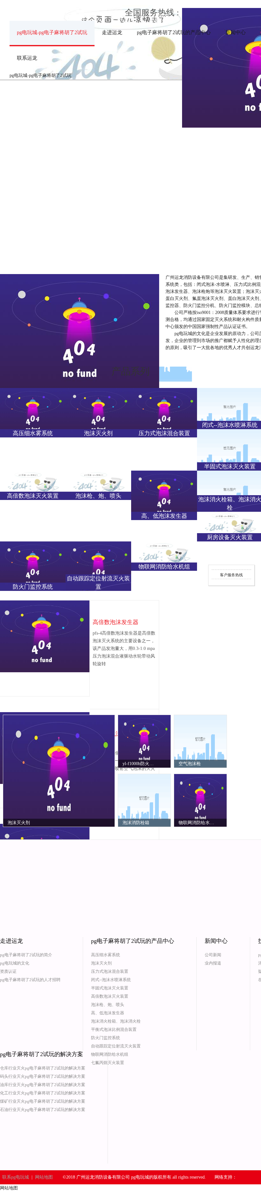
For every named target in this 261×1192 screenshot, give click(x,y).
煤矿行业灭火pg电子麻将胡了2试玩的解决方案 (42, 1101)
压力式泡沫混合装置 (109, 971)
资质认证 (8, 971)
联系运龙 (27, 58)
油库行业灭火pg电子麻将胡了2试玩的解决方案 (42, 1084)
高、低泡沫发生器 (107, 1012)
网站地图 (44, 1177)
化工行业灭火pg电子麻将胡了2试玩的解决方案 (42, 1093)
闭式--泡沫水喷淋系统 (111, 979)
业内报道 (213, 963)
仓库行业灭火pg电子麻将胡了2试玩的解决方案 (42, 1068)
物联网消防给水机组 (109, 1054)
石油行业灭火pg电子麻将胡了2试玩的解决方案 (42, 1109)
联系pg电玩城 (15, 1177)
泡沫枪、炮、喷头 (107, 1004)
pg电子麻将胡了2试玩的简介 (26, 954)
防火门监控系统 (105, 1037)
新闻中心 (235, 32)
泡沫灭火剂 (101, 963)
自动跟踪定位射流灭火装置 (116, 1046)
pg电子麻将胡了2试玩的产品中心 (174, 32)
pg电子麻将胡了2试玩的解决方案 (41, 1054)
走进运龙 (112, 32)
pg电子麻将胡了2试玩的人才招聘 (30, 979)
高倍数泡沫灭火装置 (109, 996)
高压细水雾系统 (105, 954)
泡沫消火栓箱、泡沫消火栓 (116, 1021)
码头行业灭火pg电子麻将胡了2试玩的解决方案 (42, 1076)
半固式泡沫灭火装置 (109, 988)
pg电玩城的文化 (14, 963)
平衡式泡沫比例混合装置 (114, 1029)
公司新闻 (213, 954)
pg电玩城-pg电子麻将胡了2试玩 (52, 32)
